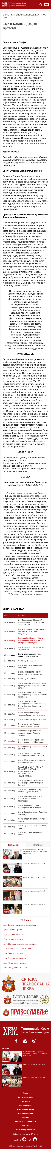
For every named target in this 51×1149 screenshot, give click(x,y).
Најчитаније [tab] (38, 845)
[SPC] (25, 983)
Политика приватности (25, 1129)
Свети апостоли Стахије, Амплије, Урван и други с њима (31, 714)
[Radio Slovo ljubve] (25, 999)
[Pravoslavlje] (25, 1012)
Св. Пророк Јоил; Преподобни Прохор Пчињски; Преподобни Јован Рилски (31, 622)
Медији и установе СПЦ (25, 1121)
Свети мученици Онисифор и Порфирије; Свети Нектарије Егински (30, 782)
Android (18, 1140)
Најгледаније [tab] (13, 845)
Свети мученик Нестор (28, 679)
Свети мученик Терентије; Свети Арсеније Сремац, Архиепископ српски (32, 685)
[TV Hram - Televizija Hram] (13, 4)
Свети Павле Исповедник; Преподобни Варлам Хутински (31, 754)
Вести (25, 1093)
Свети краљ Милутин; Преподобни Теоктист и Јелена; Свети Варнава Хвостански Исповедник (32, 704)
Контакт (25, 1125)
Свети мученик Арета (27, 661)
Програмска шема (25, 1109)
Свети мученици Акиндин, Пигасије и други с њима (29, 725)
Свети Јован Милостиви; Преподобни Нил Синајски (29, 806)
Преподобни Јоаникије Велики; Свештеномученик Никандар (31, 741)
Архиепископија (25, 1097)
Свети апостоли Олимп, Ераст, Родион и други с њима (31, 791)
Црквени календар (25, 1113)
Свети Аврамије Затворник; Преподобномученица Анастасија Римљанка (32, 694)
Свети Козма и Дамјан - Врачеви (32, 719)
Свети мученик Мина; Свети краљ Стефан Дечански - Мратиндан (30, 798)
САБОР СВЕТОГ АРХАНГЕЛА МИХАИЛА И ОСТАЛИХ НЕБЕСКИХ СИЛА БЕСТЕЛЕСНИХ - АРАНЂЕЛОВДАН (30, 771)
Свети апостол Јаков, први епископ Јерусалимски (29, 655)
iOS (30, 1140)
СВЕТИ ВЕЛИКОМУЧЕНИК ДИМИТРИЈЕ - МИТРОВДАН (30, 673)
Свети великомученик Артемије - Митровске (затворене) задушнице (32, 631)
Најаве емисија (26, 1105)
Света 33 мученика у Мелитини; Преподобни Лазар (32, 761)
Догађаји (25, 1101)
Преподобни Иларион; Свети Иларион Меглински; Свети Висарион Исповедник (30, 640)
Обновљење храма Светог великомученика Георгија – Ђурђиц (29, 733)
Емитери (26, 1117)
